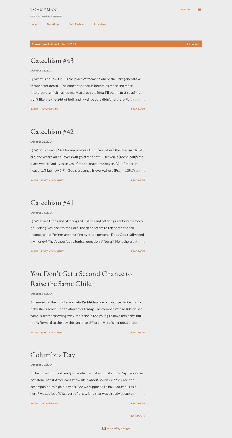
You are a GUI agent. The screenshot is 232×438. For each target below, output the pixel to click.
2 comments (49, 109)
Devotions (53, 24)
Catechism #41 (52, 202)
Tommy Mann (45, 9)
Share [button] (34, 109)
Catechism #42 (52, 131)
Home (33, 24)
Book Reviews (76, 24)
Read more (138, 109)
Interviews (100, 24)
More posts (137, 415)
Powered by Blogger (118, 428)
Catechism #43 (52, 60)
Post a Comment (52, 180)
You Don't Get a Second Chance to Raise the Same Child (81, 278)
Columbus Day (52, 354)
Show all (193, 43)
